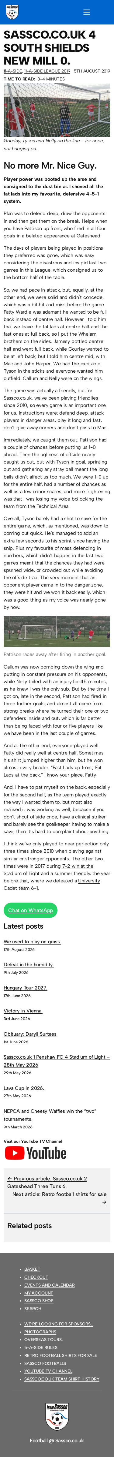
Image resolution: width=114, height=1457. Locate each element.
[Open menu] (86, 12)
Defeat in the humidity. (29, 964)
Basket (32, 1269)
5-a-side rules (40, 1347)
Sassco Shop (39, 1300)
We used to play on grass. (32, 942)
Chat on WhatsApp (30, 910)
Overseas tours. (43, 1339)
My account (38, 1293)
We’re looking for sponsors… (58, 1324)
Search (32, 1308)
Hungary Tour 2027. (25, 988)
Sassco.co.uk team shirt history (61, 1379)
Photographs (40, 1332)
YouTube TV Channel (48, 1371)
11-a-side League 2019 (47, 71)
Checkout (36, 1277)
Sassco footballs (45, 1363)
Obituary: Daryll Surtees (30, 1034)
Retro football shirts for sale (60, 1355)
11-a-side (13, 71)
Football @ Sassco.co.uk (57, 1440)
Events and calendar (49, 1285)
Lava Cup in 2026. (24, 1088)
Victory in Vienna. (23, 1011)
